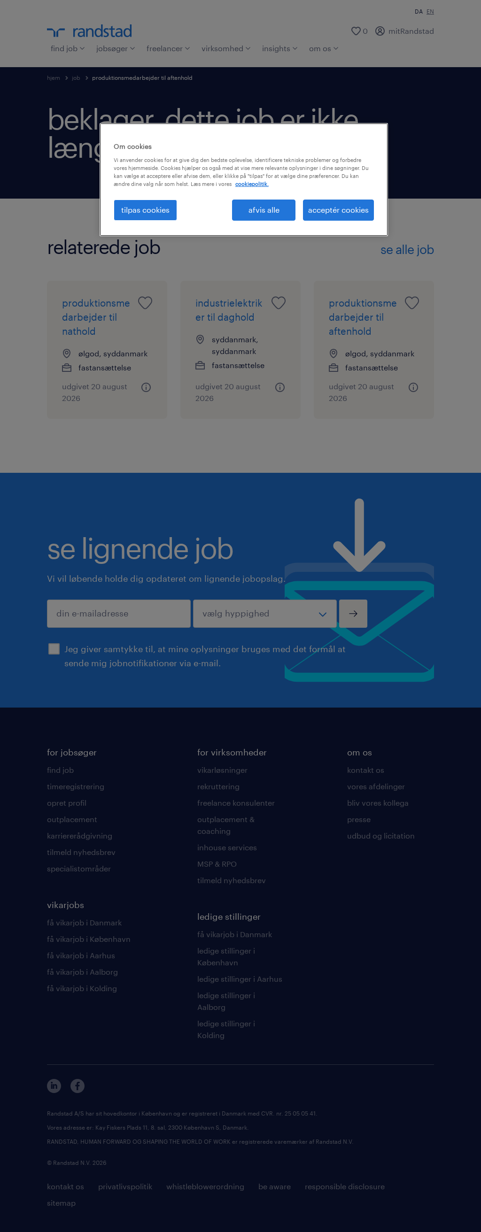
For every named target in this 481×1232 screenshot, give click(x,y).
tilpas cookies (145, 209)
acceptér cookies (338, 209)
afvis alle (263, 209)
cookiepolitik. (252, 184)
